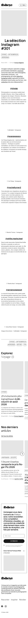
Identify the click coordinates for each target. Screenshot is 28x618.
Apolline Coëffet (18, 479)
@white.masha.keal (14, 239)
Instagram (5, 57)
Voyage (4, 54)
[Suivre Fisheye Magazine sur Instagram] (6, 606)
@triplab (14, 89)
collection (4, 82)
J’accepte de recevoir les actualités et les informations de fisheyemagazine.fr (14, 546)
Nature (19, 344)
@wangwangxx (14, 136)
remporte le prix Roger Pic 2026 (12, 464)
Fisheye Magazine (19, 62)
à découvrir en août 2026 (11, 400)
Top (25, 344)
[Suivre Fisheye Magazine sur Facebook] (2, 606)
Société (13, 457)
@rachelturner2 (14, 188)
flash (23, 69)
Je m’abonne (14, 541)
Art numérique (13, 54)
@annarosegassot (14, 290)
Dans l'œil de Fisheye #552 (12, 550)
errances (20, 71)
